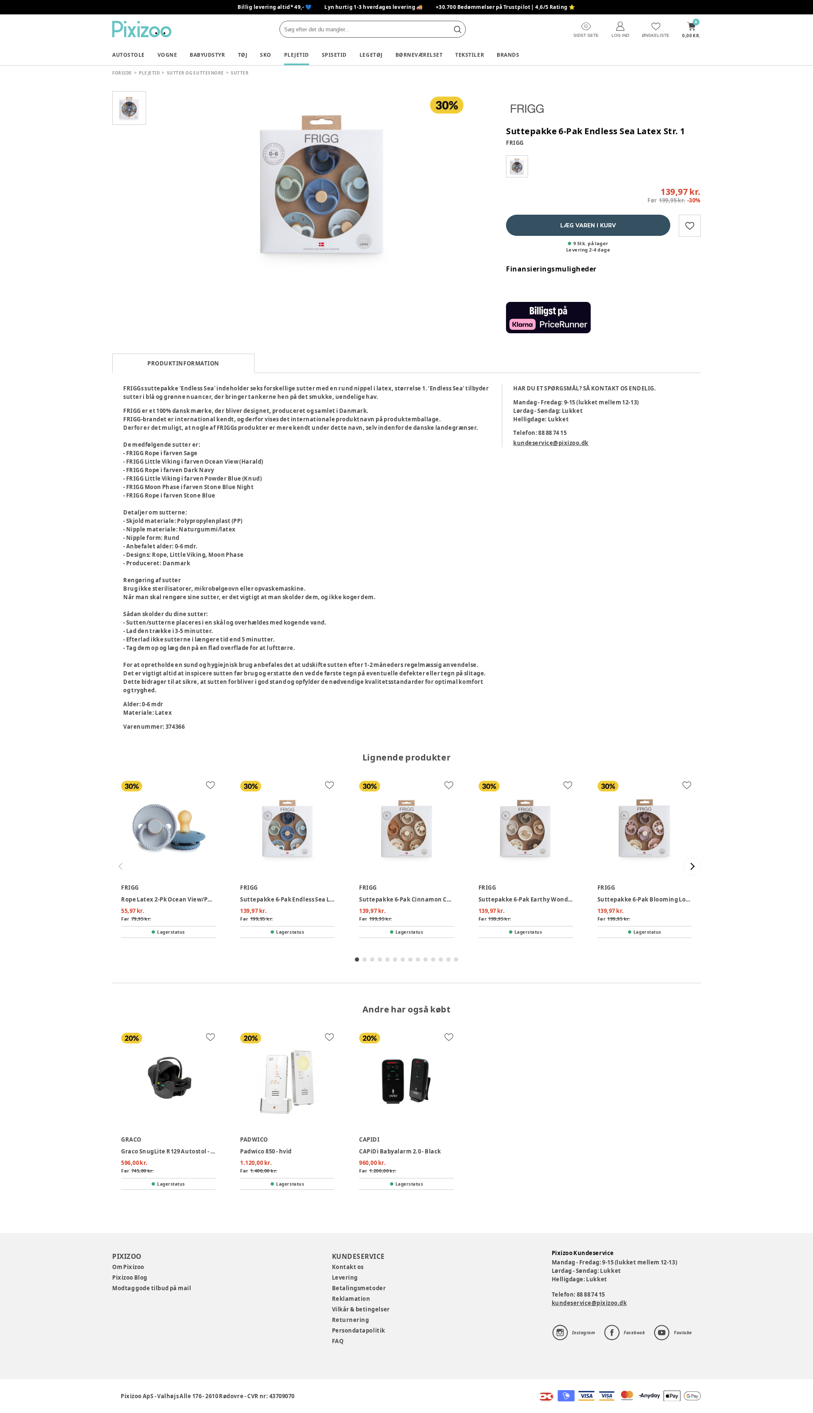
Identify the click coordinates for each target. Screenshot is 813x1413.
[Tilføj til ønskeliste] (690, 226)
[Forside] (141, 29)
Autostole (128, 54)
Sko (265, 54)
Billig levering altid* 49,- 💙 (275, 7)
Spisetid (334, 54)
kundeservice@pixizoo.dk (551, 443)
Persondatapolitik (358, 1330)
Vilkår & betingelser (361, 1309)
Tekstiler (469, 54)
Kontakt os (348, 1267)
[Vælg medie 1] (129, 108)
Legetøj (371, 54)
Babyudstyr (207, 54)
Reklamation (351, 1298)
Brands (508, 54)
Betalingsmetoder (359, 1288)
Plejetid (296, 54)
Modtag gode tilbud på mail (151, 1288)
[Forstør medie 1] (322, 184)
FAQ (338, 1341)
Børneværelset (419, 54)
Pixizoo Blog (129, 1277)
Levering (345, 1277)
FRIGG (515, 143)
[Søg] (457, 29)
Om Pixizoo (128, 1267)
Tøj (243, 54)
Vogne (167, 54)
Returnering (350, 1320)
